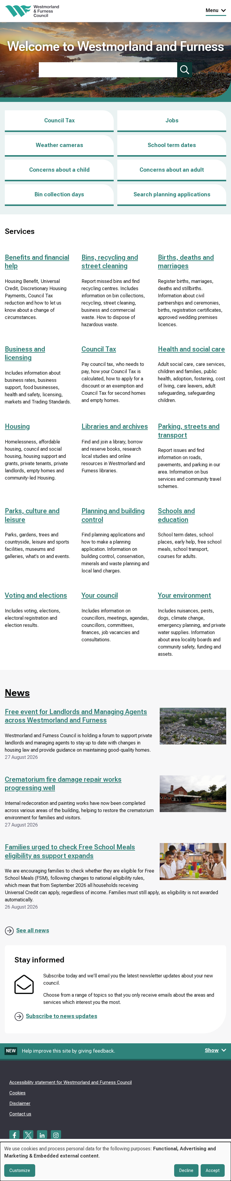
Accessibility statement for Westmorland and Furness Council (70, 1082)
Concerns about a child (59, 170)
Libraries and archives (115, 426)
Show (212, 1050)
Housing (17, 426)
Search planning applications (172, 194)
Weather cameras (59, 145)
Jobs (171, 124)
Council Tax (59, 120)
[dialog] (115, 1161)
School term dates (172, 145)
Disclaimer (19, 1103)
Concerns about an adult (172, 170)
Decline (186, 1170)
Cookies (17, 1093)
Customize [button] (19, 1170)
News (17, 692)
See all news (32, 930)
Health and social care (191, 349)
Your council (100, 595)
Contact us (20, 1114)
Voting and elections (36, 595)
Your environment (184, 595)
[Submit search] (184, 69)
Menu (212, 10)
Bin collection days (59, 194)
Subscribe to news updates (61, 1016)
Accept (213, 1170)
